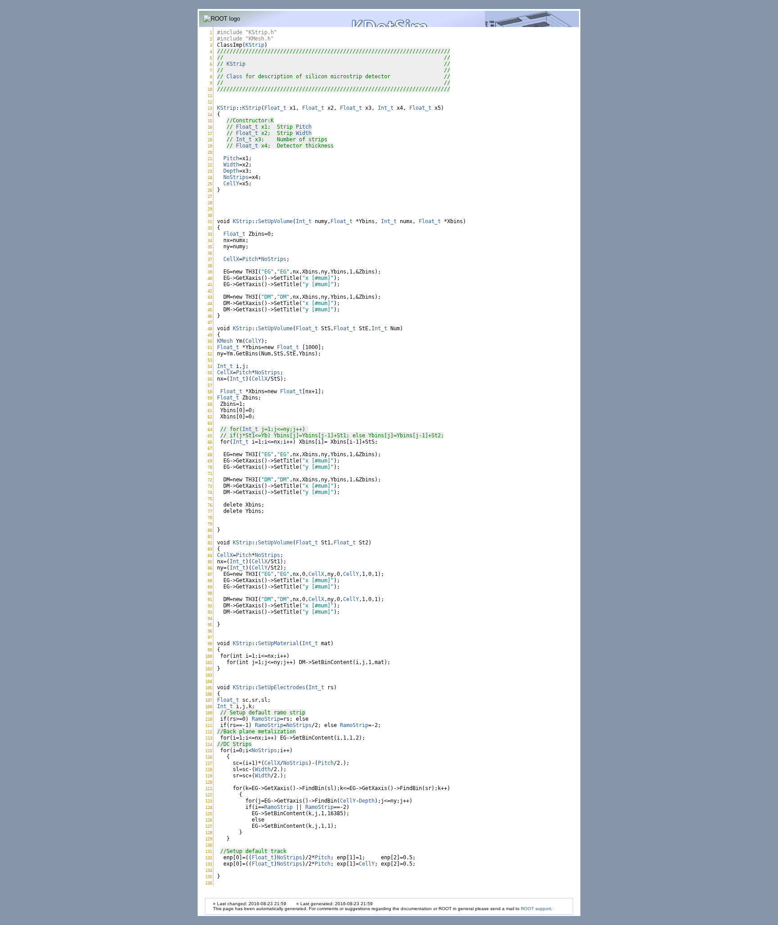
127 (208, 826)
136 (208, 882)
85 (210, 561)
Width (304, 133)
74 (210, 492)
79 (210, 523)
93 (210, 612)
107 (208, 700)
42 (210, 290)
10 (210, 89)
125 (208, 813)
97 (210, 637)
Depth (231, 171)
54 (210, 366)
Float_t (275, 108)
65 (210, 435)
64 (210, 429)
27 (210, 196)
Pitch (304, 127)
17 (210, 133)
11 (210, 95)
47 (210, 322)
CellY (231, 183)
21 (210, 158)
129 (208, 838)
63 (210, 423)
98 (210, 643)
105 (208, 687)
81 (210, 536)
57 (210, 385)
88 (210, 580)
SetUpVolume (275, 221)
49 (210, 334)
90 (210, 593)
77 (210, 511)
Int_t (386, 108)
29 (210, 209)
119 (208, 775)
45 (210, 309)
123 (208, 801)
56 (210, 379)
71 (210, 473)
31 (210, 221)
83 (210, 549)
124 (208, 807)
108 (208, 706)
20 (210, 152)
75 (210, 498)
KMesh (225, 341)
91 (210, 599)
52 (210, 353)
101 (208, 662)
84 (210, 555)
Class (234, 76)
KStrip (254, 45)
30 (210, 215)
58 (210, 391)
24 (210, 177)
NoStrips (236, 177)
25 (210, 183)
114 (208, 744)
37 (210, 259)
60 (210, 404)
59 (210, 397)
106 (208, 694)
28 (210, 202)
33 (210, 234)
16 (210, 127)
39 (210, 271)
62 (210, 416)
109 (208, 712)
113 (208, 738)
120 (208, 782)
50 (210, 341)
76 (210, 505)
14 (210, 114)
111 (208, 725)
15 (210, 120)
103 (208, 675)
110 (208, 719)
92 (210, 605)
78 (210, 517)
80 (210, 530)
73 (210, 486)
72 (210, 479)
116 (208, 756)
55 (210, 372)
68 (210, 454)
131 (208, 851)
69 (210, 460)
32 (210, 227)
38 (210, 265)
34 (210, 240)
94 (210, 618)
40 (210, 278)
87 (210, 574)
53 (210, 360)
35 (210, 246)
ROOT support (536, 908)
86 (210, 568)
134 (208, 870)
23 (210, 171)
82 (210, 542)
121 (208, 788)
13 (210, 108)
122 (208, 794)
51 (210, 347)
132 (208, 857)
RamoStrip (266, 719)
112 (208, 731)
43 (210, 297)
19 (210, 146)
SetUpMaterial (278, 643)
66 (210, 442)
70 (210, 467)
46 (210, 316)
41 (210, 284)
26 (210, 190)
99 (210, 649)
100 (208, 656)
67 (210, 448)
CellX (231, 259)
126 (208, 819)
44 (210, 303)
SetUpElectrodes (281, 687)
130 (208, 845)
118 (208, 769)
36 (210, 253)
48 (210, 328)
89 (210, 586)
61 (210, 410)
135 (208, 876)
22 (210, 164)
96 (210, 631)
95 (210, 624)
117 (208, 763)
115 (208, 750)
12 (210, 101)
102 (208, 668)
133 (208, 864)
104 (208, 681)
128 (208, 832)
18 (210, 139)
